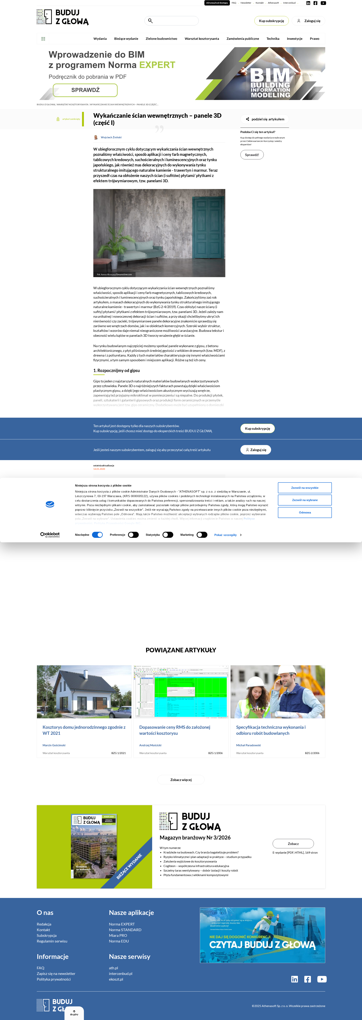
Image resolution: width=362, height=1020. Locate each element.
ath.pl (113, 967)
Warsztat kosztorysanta (202, 39)
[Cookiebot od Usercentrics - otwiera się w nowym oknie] (50, 535)
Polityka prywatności (54, 979)
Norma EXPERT (122, 924)
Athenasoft (273, 2)
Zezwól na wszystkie (304, 487)
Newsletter (246, 2)
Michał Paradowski (248, 745)
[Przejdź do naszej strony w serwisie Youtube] (322, 3)
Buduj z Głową (46, 104)
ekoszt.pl (116, 979)
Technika (273, 39)
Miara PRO (118, 935)
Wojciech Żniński (111, 137)
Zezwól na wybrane (305, 500)
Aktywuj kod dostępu (217, 2)
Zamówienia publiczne (243, 39)
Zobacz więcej (181, 780)
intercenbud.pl (120, 973)
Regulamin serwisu (52, 941)
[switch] (133, 535)
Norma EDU (119, 941)
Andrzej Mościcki (150, 745)
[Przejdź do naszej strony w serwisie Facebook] (315, 3)
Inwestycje (294, 39)
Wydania (100, 39)
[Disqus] (159, 587)
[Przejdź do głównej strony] (63, 17)
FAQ (234, 2)
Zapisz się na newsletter (56, 973)
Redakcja (44, 924)
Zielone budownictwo (161, 39)
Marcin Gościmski (54, 745)
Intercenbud (289, 2)
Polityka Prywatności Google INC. (118, 523)
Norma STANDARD (125, 929)
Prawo (314, 39)
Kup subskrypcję (271, 21)
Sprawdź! (252, 155)
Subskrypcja (47, 935)
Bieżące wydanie (126, 39)
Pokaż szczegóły (225, 535)
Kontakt (260, 2)
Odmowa (305, 512)
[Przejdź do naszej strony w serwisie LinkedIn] (308, 3)
